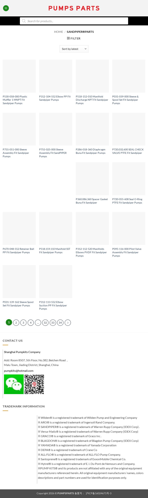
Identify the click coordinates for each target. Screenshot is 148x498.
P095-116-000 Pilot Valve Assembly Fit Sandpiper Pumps (126, 252)
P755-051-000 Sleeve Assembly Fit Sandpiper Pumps (16, 153)
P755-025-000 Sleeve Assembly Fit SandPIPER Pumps (53, 153)
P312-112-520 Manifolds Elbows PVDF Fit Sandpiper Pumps (91, 252)
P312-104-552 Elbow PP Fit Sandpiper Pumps (55, 98)
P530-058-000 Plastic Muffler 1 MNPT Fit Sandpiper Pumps (15, 100)
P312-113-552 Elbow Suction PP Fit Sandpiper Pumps (53, 305)
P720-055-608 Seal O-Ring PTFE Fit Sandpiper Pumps (127, 201)
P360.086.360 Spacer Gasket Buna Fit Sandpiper (92, 201)
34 (60, 322)
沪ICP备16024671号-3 (98, 493)
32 (45, 322)
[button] (6, 8)
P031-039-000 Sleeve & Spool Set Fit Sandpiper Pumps (125, 100)
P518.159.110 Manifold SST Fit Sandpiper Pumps (54, 250)
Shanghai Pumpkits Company (22, 352)
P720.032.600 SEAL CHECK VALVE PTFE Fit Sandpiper (128, 151)
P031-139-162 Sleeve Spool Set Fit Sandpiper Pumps (18, 303)
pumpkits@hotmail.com (18, 370)
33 (53, 322)
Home (58, 31)
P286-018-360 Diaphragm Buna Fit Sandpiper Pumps (90, 151)
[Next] (68, 323)
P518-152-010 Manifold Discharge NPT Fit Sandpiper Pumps (92, 100)
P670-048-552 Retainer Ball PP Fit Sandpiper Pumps (18, 250)
